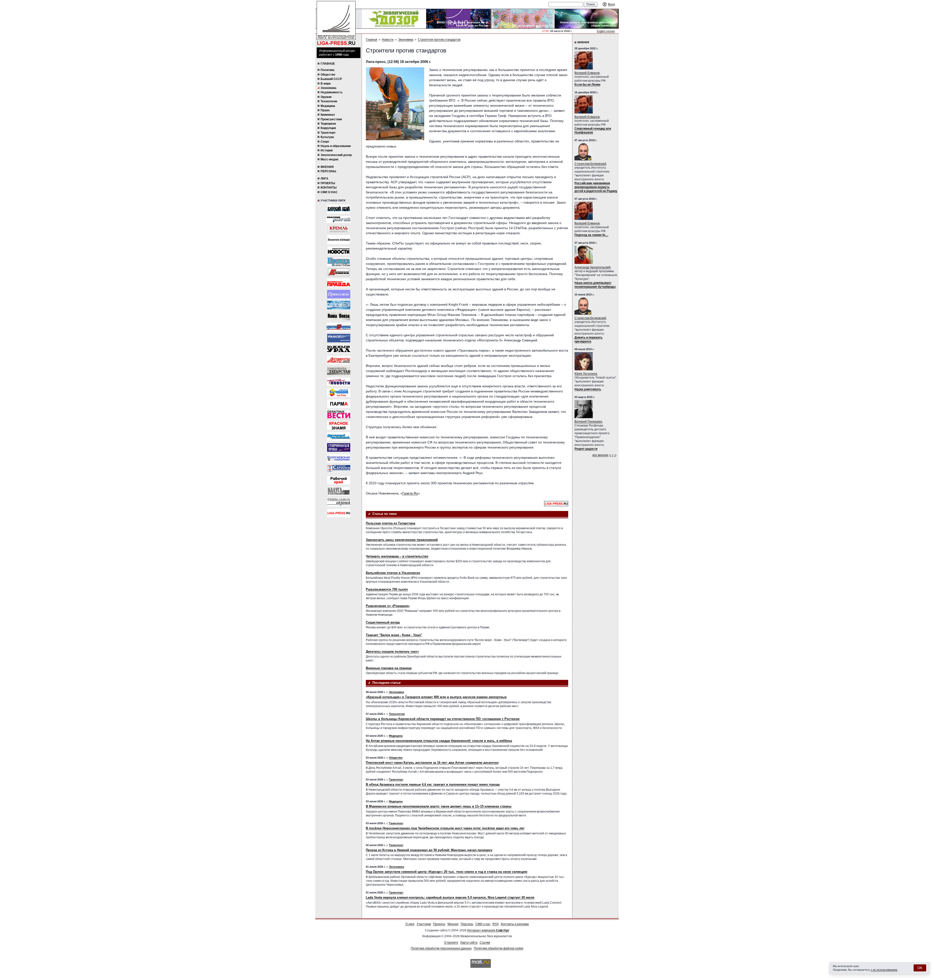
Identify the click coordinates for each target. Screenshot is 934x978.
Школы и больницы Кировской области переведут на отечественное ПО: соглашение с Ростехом (443, 719)
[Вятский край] (338, 209)
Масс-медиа (329, 159)
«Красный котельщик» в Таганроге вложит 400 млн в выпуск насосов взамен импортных (436, 697)
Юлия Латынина (586, 373)
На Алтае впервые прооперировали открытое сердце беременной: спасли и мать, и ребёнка (439, 741)
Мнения (327, 167)
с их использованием (884, 969)
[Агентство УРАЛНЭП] (338, 338)
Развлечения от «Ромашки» (388, 606)
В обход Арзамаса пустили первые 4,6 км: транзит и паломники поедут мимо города (433, 784)
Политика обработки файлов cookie (498, 948)
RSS (496, 924)
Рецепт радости (586, 448)
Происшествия (331, 119)
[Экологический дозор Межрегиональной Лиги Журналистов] (394, 18)
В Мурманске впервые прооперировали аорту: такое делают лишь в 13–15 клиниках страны (439, 806)
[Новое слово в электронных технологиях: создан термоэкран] (587, 18)
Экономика (328, 88)
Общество (328, 74)
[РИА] (338, 229)
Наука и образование (336, 146)
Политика (327, 70)
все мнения (600, 455)
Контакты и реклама (515, 924)
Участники (424, 924)
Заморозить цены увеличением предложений (402, 540)
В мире (326, 83)
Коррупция (328, 128)
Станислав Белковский (590, 163)
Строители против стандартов (439, 39)
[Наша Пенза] (338, 316)
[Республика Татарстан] (338, 371)
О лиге (409, 924)
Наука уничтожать (588, 389)
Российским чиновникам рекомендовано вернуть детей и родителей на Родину (596, 187)
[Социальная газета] (338, 502)
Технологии (329, 101)
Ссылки (485, 942)
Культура (327, 137)
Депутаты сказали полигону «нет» (392, 651)
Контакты (329, 187)
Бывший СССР (331, 79)
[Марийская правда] (338, 282)
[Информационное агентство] (338, 294)
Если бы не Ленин (587, 84)
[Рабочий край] (338, 480)
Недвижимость (331, 92)
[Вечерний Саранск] (338, 469)
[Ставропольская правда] (338, 447)
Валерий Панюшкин (588, 421)
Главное (328, 63)
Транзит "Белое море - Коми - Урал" (394, 635)
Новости (388, 39)
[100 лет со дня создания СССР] (522, 18)
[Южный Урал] (338, 349)
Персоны (328, 171)
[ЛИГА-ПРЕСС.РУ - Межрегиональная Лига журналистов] (336, 23)
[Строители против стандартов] (395, 103)
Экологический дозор (336, 155)
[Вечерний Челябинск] (338, 436)
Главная (371, 39)
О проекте (451, 942)
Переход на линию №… (591, 235)
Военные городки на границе (389, 668)
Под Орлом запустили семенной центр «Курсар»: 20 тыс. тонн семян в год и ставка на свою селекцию (446, 872)
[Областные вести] (338, 414)
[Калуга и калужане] (339, 491)
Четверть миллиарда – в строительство (397, 556)
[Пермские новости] (338, 382)
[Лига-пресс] (338, 513)
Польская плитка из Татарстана (390, 523)
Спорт (325, 141)
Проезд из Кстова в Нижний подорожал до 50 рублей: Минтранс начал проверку (429, 850)
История (327, 150)
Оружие (326, 97)
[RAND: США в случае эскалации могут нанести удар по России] (458, 18)
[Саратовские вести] (338, 305)
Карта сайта (468, 942)
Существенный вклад (383, 622)
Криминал (328, 114)
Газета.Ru (410, 493)
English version (606, 31)
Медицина (328, 106)
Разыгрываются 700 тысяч (387, 589)
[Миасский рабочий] (338, 219)
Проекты (328, 183)
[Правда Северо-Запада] (338, 262)
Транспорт (328, 132)
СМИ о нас (329, 192)
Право (325, 110)
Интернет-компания (488, 930)
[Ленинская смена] (338, 272)
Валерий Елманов (587, 73)
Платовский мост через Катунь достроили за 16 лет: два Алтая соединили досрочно (432, 762)
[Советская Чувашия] (338, 393)
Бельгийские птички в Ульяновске (393, 573)
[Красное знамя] (338, 425)
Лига (324, 178)
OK (919, 968)
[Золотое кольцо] (338, 239)
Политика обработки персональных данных (441, 948)
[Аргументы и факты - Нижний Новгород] (338, 360)
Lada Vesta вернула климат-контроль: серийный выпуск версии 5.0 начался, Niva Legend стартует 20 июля (450, 897)
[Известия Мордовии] (338, 327)
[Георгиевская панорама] (338, 458)
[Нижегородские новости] (339, 251)
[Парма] (338, 403)
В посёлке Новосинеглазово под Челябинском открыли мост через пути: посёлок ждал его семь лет (445, 828)
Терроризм (328, 123)
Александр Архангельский (593, 267)
